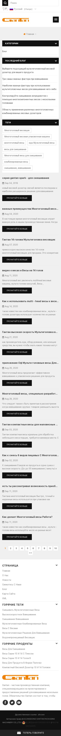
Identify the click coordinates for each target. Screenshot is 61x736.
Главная (30, 34)
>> (30, 553)
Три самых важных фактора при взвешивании (25, 79)
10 (55, 548)
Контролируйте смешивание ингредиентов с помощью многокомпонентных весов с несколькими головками (28, 99)
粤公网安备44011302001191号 (38, 722)
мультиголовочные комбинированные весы (24, 624)
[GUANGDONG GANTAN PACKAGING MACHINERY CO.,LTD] (15, 20)
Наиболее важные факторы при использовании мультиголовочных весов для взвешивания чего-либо (29, 87)
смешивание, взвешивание (17, 168)
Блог (4, 589)
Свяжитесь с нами (11, 584)
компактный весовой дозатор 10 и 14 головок (26, 667)
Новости (6, 580)
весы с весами (10, 628)
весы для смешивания (15, 149)
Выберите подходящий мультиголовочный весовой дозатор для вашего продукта (28, 70)
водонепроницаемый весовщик (18, 637)
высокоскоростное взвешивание (19, 614)
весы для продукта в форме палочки (21, 663)
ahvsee (41, 715)
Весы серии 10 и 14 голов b (16, 658)
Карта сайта (8, 594)
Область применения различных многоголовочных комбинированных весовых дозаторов (28, 111)
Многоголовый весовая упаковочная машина (27, 136)
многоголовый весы (14, 143)
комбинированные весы (16, 162)
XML (4, 598)
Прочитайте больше (17, 198)
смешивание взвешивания (15, 619)
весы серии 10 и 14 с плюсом (17, 653)
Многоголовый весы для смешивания (23, 155)
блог (4, 51)
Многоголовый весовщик (17, 130)
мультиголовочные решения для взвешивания (25, 633)
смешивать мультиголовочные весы (21, 610)
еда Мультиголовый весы (41, 143)
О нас (5, 575)
